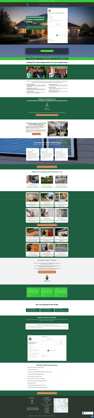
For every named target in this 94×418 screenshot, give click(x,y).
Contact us (58, 4)
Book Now (41, 4)
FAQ (55, 4)
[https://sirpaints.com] (27, 4)
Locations (66, 4)
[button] (58, 18)
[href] (61, 405)
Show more (51, 21)
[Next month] (61, 24)
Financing (45, 4)
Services (52, 4)
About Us (62, 4)
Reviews (49, 4)
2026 (49, 338)
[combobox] (54, 40)
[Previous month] (54, 24)
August (48, 338)
